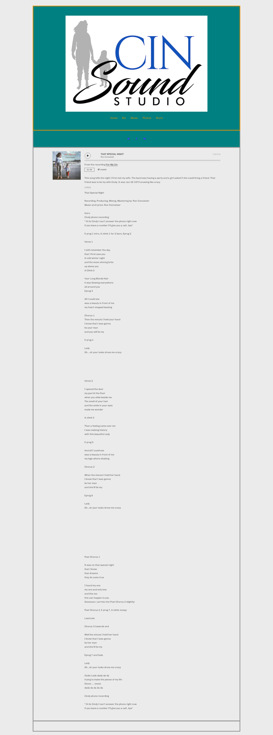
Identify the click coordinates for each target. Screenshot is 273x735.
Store (159, 117)
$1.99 (89, 170)
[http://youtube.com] (144, 139)
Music (134, 117)
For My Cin (112, 164)
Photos (147, 117)
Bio (124, 117)
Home (113, 117)
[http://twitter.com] (128, 139)
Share (103, 170)
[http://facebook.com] (136, 139)
